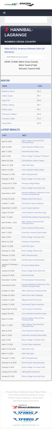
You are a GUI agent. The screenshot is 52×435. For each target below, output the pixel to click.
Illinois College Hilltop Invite (32, 251)
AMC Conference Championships (34, 291)
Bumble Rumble (28, 275)
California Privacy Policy (29, 392)
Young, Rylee (6, 123)
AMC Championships (30, 174)
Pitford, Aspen (7, 110)
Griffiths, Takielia (8, 105)
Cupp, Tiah (6, 100)
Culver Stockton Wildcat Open (33, 147)
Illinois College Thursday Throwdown (35, 156)
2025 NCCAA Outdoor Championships (36, 217)
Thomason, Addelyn (9, 114)
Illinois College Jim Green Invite (33, 179)
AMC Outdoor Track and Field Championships (33, 141)
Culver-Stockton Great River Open (34, 213)
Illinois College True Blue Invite (33, 237)
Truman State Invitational (31, 344)
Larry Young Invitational (30, 208)
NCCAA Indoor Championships (33, 260)
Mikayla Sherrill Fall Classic (32, 199)
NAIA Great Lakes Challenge (32, 295)
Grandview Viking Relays (31, 242)
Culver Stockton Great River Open (34, 314)
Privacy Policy (12, 392)
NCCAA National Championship (33, 280)
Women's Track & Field (29, 68)
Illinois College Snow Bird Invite (33, 188)
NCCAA (13, 48)
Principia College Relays (31, 183)
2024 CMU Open (28, 354)
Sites (17, 395)
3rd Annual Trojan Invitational (32, 203)
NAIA (7, 48)
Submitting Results (28, 395)
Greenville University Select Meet (34, 233)
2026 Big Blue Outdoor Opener (33, 161)
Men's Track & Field (28, 65)
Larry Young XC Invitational (32, 309)
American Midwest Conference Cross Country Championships (36, 193)
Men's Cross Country (28, 61)
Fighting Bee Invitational (31, 372)
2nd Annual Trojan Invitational (33, 304)
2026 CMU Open (28, 165)
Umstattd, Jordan (8, 119)
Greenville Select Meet (30, 151)
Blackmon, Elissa (8, 91)
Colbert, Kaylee (7, 96)
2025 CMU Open (28, 246)
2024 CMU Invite (28, 349)
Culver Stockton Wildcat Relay (33, 170)
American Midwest (26, 48)
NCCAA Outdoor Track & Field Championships (33, 319)
